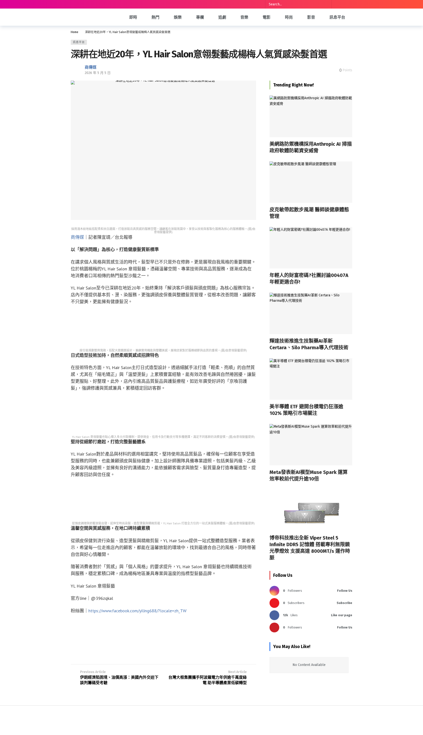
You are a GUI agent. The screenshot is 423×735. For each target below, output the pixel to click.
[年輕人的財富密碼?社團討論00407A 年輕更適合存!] (311, 247)
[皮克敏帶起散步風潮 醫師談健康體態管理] (311, 182)
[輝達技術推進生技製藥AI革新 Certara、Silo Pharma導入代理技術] (311, 313)
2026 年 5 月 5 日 (98, 73)
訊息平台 (79, 42)
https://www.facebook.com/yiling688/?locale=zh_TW (137, 611)
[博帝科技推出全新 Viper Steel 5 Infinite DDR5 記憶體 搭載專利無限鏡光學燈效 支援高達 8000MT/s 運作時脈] (311, 510)
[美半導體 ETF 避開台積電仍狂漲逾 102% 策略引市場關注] (311, 379)
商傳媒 (90, 67)
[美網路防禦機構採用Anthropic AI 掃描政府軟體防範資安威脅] (311, 116)
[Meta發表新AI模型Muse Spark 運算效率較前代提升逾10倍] (311, 444)
